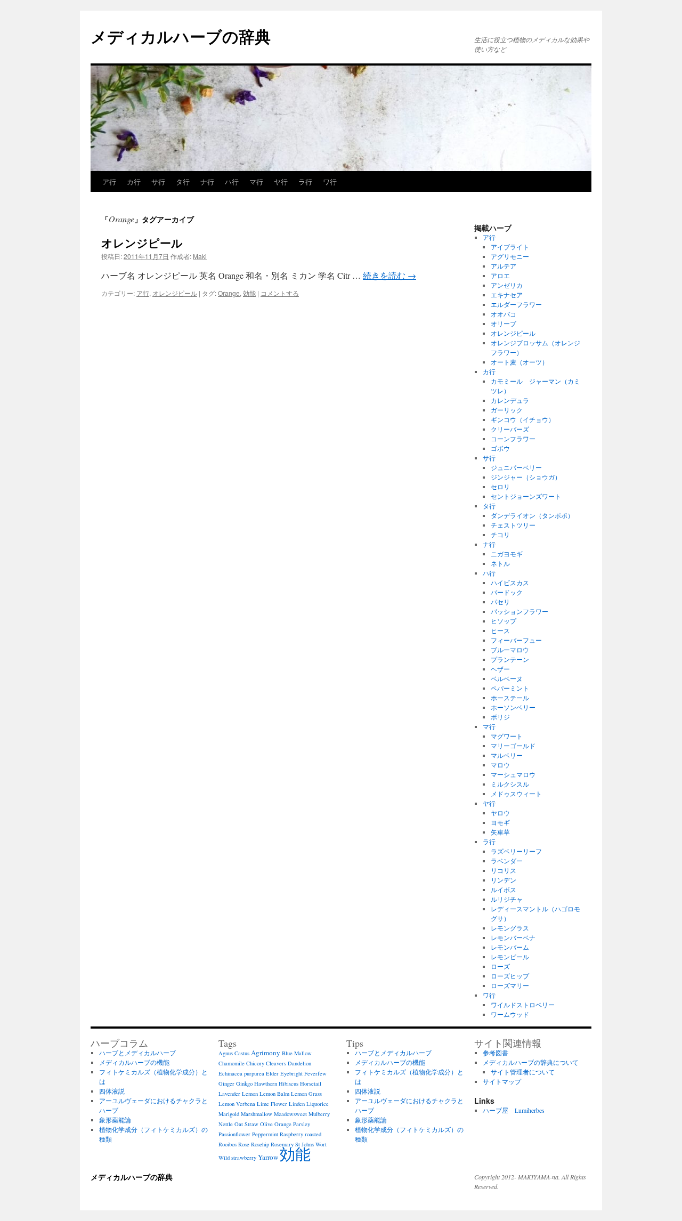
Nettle (225, 1124)
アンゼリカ (507, 285)
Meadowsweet (290, 1114)
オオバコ (503, 314)
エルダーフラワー (516, 304)
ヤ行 (281, 181)
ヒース (500, 630)
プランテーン (510, 659)
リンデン (503, 880)
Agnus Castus (233, 1053)
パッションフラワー (519, 611)
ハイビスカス (510, 582)
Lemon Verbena (236, 1103)
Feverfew (315, 1073)
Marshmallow (256, 1114)
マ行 (256, 181)
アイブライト (510, 246)
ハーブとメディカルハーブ (137, 1052)
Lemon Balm (274, 1093)
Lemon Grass (306, 1093)
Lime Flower (272, 1103)
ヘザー (500, 669)
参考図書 (495, 1052)
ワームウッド (510, 1014)
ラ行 (305, 181)
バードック (507, 592)
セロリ (500, 486)
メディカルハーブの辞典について (531, 1062)
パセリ (500, 601)
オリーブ (503, 323)
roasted (313, 1134)
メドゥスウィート (516, 793)
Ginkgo (244, 1083)
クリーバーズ (510, 429)
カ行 (134, 181)
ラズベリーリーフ (516, 851)
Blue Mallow (297, 1053)
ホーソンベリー (513, 707)
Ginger (226, 1083)
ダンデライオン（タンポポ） (535, 515)
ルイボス (503, 889)
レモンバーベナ (513, 937)
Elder (272, 1073)
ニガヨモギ (507, 553)
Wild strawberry (237, 1157)
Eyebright (291, 1073)
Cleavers (276, 1063)
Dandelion (299, 1063)
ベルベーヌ (507, 678)
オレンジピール (142, 242)
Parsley (301, 1124)
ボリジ (500, 717)
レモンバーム (510, 947)
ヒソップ (503, 621)
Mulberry (319, 1114)
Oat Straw (246, 1124)
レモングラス (510, 928)
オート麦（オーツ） (519, 362)
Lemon (250, 1093)
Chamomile (231, 1063)
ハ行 (232, 181)
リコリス (503, 870)
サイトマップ (502, 1081)
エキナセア (507, 294)
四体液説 (112, 1091)
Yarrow (268, 1157)
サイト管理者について (523, 1072)
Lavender (229, 1093)
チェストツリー (513, 525)
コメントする (280, 292)
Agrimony (265, 1052)
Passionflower (234, 1134)
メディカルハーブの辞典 (181, 36)
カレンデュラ (510, 400)
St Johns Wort (311, 1144)
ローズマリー (510, 985)
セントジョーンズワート (526, 496)
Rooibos (227, 1144)
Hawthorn (265, 1083)
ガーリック (507, 410)
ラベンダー (507, 860)
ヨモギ (500, 822)
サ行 (158, 181)
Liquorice (317, 1103)
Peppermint (265, 1134)
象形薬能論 (115, 1119)
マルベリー (507, 755)
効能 (249, 292)
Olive (266, 1124)
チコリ (500, 534)
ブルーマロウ (510, 649)
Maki (200, 256)
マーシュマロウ (513, 774)
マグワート (507, 736)
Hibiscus (288, 1083)
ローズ (500, 966)
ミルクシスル (510, 784)
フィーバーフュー (516, 640)
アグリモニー (510, 256)
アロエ (500, 275)
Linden (297, 1103)
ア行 (109, 181)
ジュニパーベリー (516, 467)
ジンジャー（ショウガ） (526, 477)
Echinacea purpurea (241, 1073)
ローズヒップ (510, 976)
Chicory (255, 1063)
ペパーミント (510, 688)
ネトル (500, 563)
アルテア (503, 266)
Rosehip (260, 1144)
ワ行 (330, 181)
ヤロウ (500, 812)
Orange (229, 292)
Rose (243, 1144)
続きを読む (389, 275)
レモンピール (510, 956)
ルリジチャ (507, 899)
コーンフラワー (513, 438)
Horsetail (310, 1083)
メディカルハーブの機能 (134, 1062)
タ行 (183, 181)
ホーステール (510, 697)
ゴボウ (500, 448)
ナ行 (207, 181)
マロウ (500, 765)
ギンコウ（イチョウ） (523, 419)
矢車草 (500, 832)
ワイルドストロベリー (523, 1004)
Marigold (228, 1114)
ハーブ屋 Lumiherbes (514, 1110)
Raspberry (291, 1134)
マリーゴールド (513, 745)
